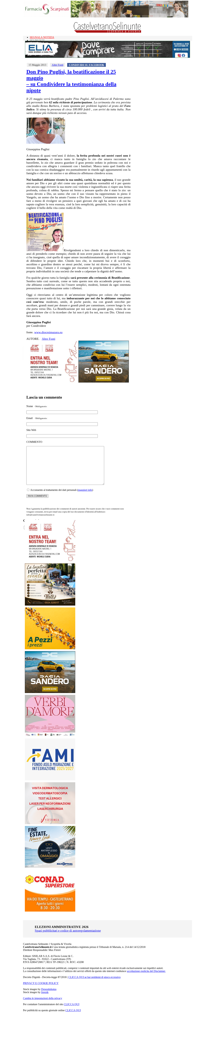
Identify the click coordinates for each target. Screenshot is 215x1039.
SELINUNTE (37, 40)
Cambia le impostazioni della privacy (42, 998)
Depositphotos (48, 989)
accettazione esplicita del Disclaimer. (146, 971)
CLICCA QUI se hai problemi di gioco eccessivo (94, 977)
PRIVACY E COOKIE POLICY (41, 983)
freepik (45, 992)
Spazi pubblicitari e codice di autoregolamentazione (68, 930)
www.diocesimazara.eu (48, 332)
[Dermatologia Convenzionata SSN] (50, 823)
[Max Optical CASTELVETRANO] (50, 866)
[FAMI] (50, 779)
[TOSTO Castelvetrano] (50, 604)
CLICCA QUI (71, 1004)
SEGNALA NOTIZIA (42, 37)
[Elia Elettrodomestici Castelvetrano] (107, 56)
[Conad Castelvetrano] (50, 910)
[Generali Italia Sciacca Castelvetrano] (51, 381)
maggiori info (85, 490)
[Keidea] (50, 648)
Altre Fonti (57, 64)
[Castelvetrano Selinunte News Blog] (107, 31)
